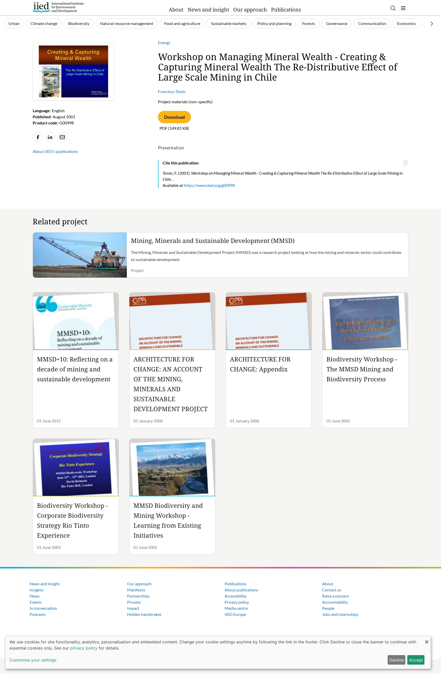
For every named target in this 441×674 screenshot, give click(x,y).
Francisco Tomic (172, 91)
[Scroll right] (432, 24)
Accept (416, 660)
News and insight (208, 9)
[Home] (58, 7)
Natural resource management (126, 23)
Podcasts (38, 614)
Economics (406, 23)
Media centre (236, 608)
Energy (164, 42)
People (328, 608)
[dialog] (218, 652)
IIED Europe (235, 614)
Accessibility (236, 595)
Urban (14, 23)
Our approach (250, 9)
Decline (396, 660)
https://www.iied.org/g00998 (209, 185)
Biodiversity (78, 23)
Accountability (335, 602)
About (176, 9)
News (35, 595)
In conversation (43, 608)
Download (174, 117)
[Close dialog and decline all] (427, 639)
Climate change (43, 23)
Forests (308, 23)
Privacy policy (237, 602)
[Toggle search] (393, 8)
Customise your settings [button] (32, 660)
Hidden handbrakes (144, 614)
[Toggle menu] (403, 8)
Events (36, 602)
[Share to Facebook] (38, 137)
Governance (336, 23)
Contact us (331, 589)
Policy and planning (274, 23)
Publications (286, 9)
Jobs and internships (340, 614)
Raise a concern (335, 595)
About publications (241, 589)
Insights (37, 589)
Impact (133, 608)
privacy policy (83, 648)
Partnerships (138, 595)
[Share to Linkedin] (50, 137)
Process (134, 602)
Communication (372, 23)
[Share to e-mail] (62, 137)
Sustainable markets (229, 23)
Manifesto (136, 589)
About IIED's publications (55, 151)
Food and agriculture (182, 23)
